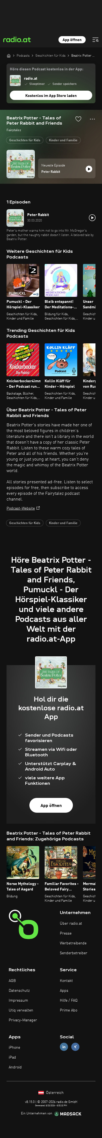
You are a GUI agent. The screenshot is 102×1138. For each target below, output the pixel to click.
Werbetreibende (73, 943)
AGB (12, 981)
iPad (12, 1057)
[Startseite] (9, 55)
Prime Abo (68, 1010)
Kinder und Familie (63, 140)
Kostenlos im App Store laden (51, 96)
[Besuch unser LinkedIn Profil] (64, 1047)
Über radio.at (71, 924)
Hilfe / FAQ (69, 1000)
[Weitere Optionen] (92, 119)
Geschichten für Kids (24, 140)
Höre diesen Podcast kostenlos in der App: (46, 69)
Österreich (54, 1093)
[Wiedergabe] (89, 169)
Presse (66, 933)
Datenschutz (19, 991)
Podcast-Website (21, 508)
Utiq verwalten (21, 1010)
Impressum (18, 1000)
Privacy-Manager (23, 1020)
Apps (64, 991)
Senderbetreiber (73, 953)
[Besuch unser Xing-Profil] (75, 1047)
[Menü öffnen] (95, 39)
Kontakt (66, 981)
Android (15, 1067)
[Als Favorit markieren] (78, 118)
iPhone (14, 1048)
